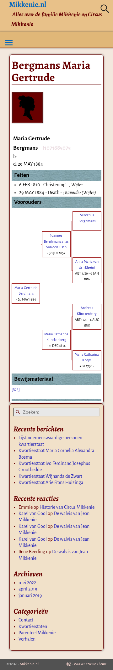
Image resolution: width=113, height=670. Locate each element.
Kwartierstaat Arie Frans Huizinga (51, 482)
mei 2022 (27, 582)
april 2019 (28, 588)
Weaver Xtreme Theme (90, 664)
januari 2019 (30, 595)
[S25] (16, 390)
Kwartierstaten (33, 626)
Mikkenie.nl (29, 664)
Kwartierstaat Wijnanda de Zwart (50, 476)
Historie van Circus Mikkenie (67, 507)
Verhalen (27, 639)
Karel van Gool (33, 513)
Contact (26, 619)
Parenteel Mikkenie (37, 632)
